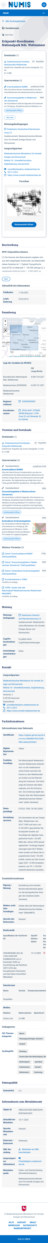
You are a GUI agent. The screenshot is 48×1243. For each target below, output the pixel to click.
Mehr (6, 279)
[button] (5, 321)
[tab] (24, 13)
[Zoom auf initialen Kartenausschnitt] (5, 330)
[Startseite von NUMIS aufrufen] (23, 4)
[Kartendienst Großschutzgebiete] (39, 529)
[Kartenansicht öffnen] (24, 201)
